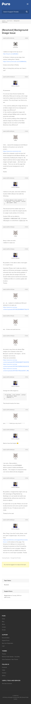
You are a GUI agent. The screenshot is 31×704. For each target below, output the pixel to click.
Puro (17, 695)
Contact (4, 627)
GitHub (3, 675)
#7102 (26, 429)
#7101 (26, 409)
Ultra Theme (9, 20)
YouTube (4, 673)
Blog (3, 621)
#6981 (26, 38)
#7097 (26, 289)
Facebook (4, 667)
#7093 (26, 131)
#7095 (26, 227)
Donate (4, 630)
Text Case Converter (7, 683)
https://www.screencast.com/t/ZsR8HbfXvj (14, 61)
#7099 (26, 335)
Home (3, 618)
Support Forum (5, 640)
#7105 (26, 520)
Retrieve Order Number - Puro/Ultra (11, 656)
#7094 (26, 178)
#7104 (26, 478)
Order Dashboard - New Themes (10, 659)
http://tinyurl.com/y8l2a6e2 (10, 54)
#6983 (26, 77)
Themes (4, 654)
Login (3, 646)
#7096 (26, 249)
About (3, 624)
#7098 (26, 315)
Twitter (3, 670)
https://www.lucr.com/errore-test (12, 151)
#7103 (26, 449)
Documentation (5, 637)
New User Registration (7, 643)
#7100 (26, 377)
